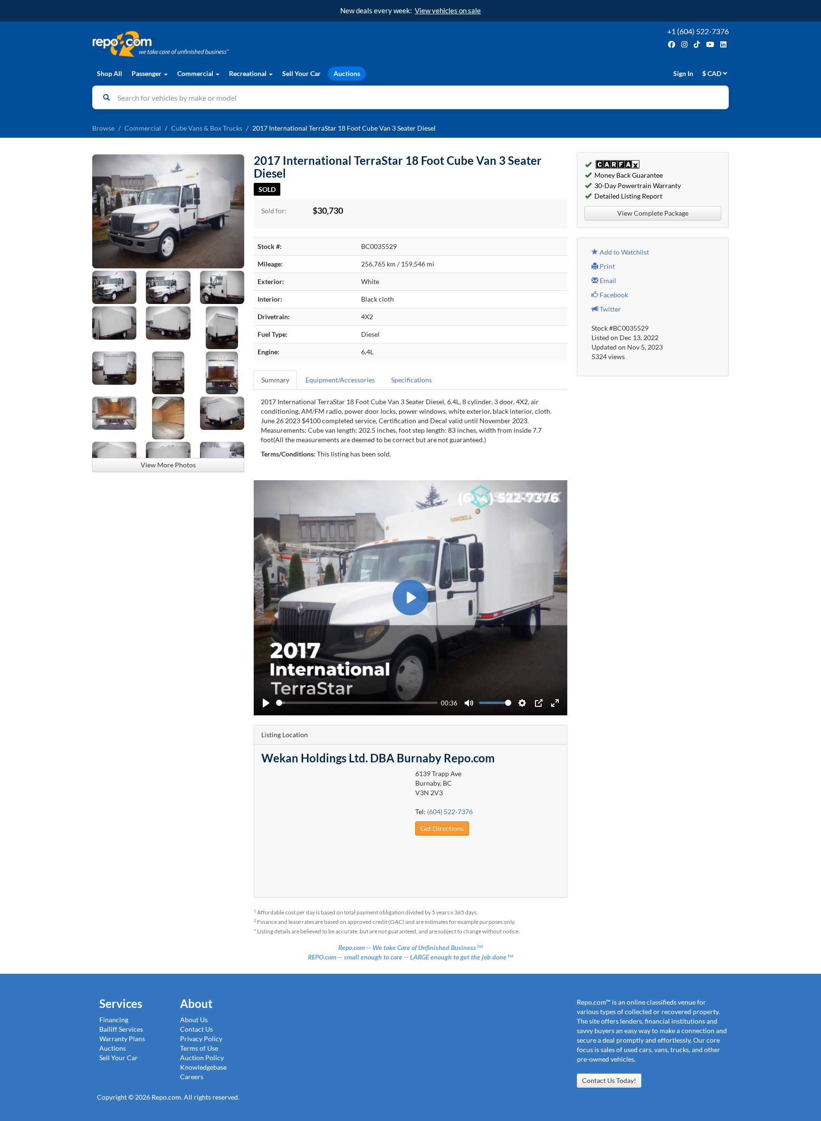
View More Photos (168, 465)
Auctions (347, 73)
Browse (103, 128)
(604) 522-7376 (450, 812)
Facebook (613, 295)
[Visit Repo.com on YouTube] (710, 44)
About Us (194, 1020)
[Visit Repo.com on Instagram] (684, 44)
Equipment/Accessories (340, 380)
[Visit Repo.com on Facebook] (672, 44)
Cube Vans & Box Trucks (206, 128)
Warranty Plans (122, 1039)
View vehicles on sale (448, 10)
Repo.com (249, 44)
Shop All (109, 73)
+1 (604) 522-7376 (698, 31)
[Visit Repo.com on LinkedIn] (723, 44)
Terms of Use (199, 1048)
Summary (275, 380)
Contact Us (196, 1029)
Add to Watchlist (623, 252)
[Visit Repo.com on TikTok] (696, 44)
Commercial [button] (196, 73)
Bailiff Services (121, 1029)
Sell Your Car (301, 73)
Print (606, 266)
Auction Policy (202, 1058)
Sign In (683, 73)
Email (607, 280)
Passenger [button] (147, 73)
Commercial (142, 128)
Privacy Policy (201, 1039)
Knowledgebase (203, 1067)
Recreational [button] (248, 73)
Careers (191, 1077)
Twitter (609, 309)
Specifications (411, 380)
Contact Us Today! (609, 1080)
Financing (113, 1020)
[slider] (357, 702)
